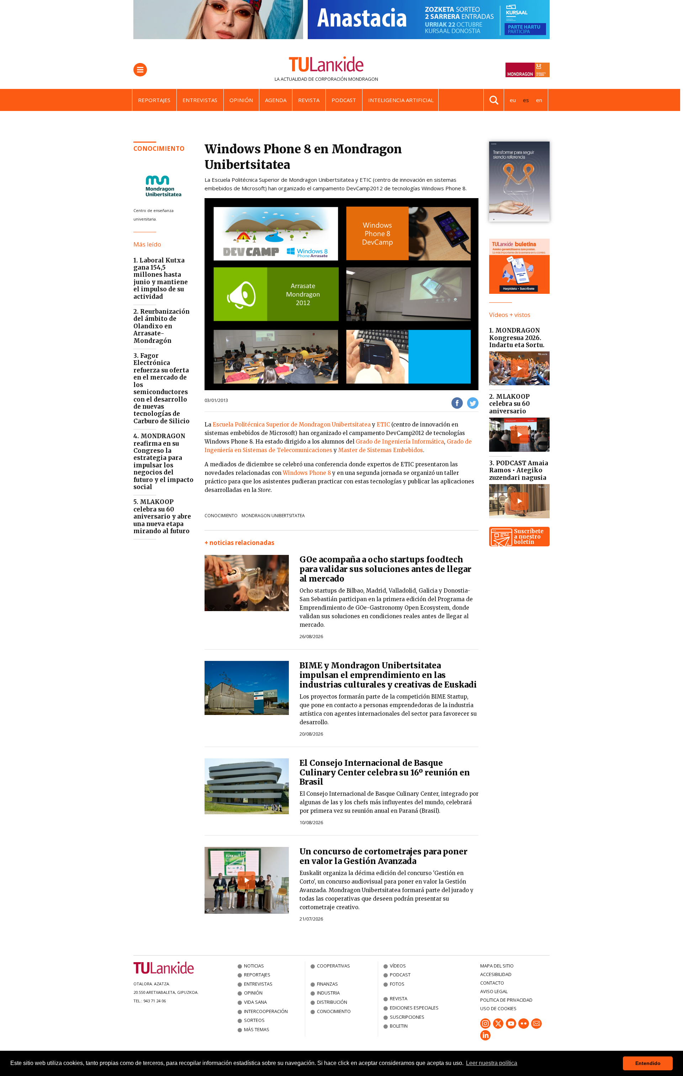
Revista (308, 100)
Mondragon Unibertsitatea (273, 516)
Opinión (241, 100)
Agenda (275, 100)
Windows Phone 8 (307, 473)
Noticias (254, 966)
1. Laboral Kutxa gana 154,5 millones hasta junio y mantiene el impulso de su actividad (160, 278)
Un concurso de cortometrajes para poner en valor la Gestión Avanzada (383, 856)
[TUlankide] (326, 65)
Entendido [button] (648, 1063)
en (539, 100)
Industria (328, 993)
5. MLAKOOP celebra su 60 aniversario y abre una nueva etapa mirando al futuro (162, 516)
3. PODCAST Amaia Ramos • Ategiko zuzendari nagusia (518, 470)
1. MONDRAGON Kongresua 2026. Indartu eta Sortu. (517, 338)
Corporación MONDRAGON (346, 79)
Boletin (399, 1026)
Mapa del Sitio (497, 966)
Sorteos (254, 1020)
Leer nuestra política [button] (491, 1063)
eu (513, 100)
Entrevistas (199, 100)
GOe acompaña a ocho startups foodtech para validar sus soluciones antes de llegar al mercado (385, 569)
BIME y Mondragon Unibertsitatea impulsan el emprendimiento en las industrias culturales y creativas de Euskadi (388, 675)
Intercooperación (266, 1011)
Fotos (397, 984)
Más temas (256, 1029)
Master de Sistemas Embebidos (380, 450)
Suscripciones (407, 1017)
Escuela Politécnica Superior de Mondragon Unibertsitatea (292, 424)
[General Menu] (140, 69)
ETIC (383, 424)
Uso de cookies (498, 1008)
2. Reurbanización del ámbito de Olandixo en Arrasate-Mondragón (161, 326)
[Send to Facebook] (457, 402)
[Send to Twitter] (472, 402)
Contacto (492, 983)
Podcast (344, 100)
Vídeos (398, 966)
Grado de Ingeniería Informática (400, 441)
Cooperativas (333, 966)
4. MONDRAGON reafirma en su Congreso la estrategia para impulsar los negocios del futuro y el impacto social (163, 461)
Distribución (332, 1002)
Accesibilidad (496, 974)
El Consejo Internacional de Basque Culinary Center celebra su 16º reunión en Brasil (385, 772)
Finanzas (327, 984)
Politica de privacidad (506, 1000)
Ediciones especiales (414, 1008)
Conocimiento (159, 148)
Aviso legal (494, 991)
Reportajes (154, 100)
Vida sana (255, 1002)
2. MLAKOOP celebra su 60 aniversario (509, 404)
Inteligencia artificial (401, 100)
